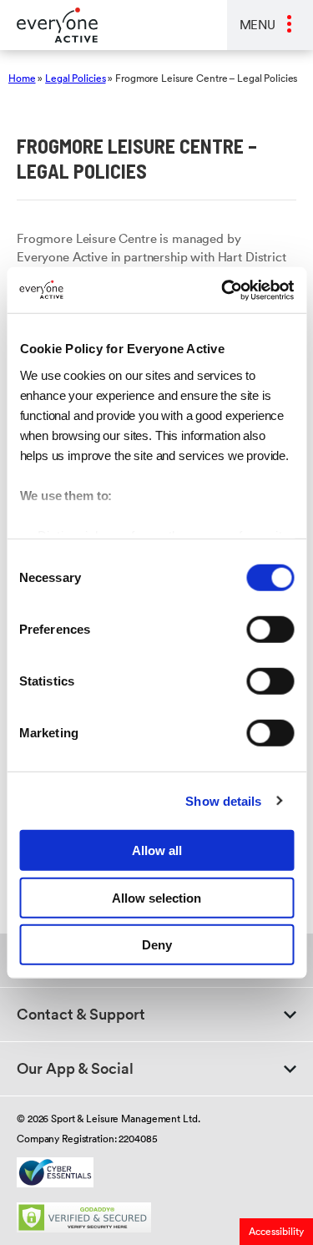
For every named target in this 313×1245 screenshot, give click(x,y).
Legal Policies (75, 78)
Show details (223, 800)
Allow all (157, 850)
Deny (157, 945)
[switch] (270, 629)
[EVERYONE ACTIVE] (49, 25)
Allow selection (156, 897)
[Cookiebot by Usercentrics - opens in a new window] (223, 290)
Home (22, 78)
